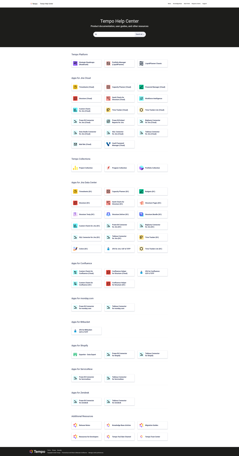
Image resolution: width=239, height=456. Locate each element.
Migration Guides (151, 425)
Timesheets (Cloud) (86, 87)
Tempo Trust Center (152, 437)
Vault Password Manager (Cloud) (118, 144)
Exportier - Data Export (87, 355)
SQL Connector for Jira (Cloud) (117, 133)
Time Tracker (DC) (152, 237)
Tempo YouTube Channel (121, 437)
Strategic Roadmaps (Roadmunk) (86, 63)
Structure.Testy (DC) (86, 214)
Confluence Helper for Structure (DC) (119, 284)
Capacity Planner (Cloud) (121, 87)
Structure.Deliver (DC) (120, 214)
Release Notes (84, 425)
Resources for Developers (88, 437)
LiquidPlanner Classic (153, 63)
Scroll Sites (71, 452)
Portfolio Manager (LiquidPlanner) (119, 63)
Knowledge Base (177, 3)
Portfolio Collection (152, 168)
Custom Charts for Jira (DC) (89, 226)
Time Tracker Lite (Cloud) (154, 110)
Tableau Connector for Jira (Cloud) (152, 133)
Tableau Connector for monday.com (119, 307)
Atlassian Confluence (81, 452)
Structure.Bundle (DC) (153, 214)
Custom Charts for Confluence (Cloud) (86, 272)
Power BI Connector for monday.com (86, 307)
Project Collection (86, 168)
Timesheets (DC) (85, 191)
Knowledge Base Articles (121, 425)
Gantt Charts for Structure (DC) (118, 203)
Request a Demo (196, 3)
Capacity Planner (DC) (120, 191)
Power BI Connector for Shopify (119, 354)
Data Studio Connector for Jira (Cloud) (87, 133)
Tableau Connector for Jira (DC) (119, 237)
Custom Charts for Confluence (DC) (86, 284)
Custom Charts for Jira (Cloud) (84, 110)
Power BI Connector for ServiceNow (86, 378)
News (169, 3)
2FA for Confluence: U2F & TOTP (152, 272)
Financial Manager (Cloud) (155, 87)
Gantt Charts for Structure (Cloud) (118, 98)
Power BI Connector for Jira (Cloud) (86, 121)
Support (204, 3)
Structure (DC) (84, 203)
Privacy (54, 450)
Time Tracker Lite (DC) (153, 249)
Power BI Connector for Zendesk (86, 402)
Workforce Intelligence (153, 98)
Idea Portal (187, 3)
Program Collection (119, 168)
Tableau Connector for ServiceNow (119, 378)
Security (59, 450)
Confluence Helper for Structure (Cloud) (119, 272)
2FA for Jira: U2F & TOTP (121, 249)
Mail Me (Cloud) (85, 144)
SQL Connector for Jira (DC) (89, 237)
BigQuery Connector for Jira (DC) (152, 226)
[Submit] (95, 34)
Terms (49, 450)
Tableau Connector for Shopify (152, 354)
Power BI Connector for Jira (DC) (119, 226)
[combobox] (114, 34)
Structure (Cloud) (85, 98)
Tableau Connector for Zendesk (119, 402)
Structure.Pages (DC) (153, 203)
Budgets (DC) (150, 191)
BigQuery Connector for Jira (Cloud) (152, 121)
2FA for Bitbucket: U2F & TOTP (85, 331)
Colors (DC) (83, 249)
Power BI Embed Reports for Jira (118, 121)
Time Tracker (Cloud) (120, 110)
